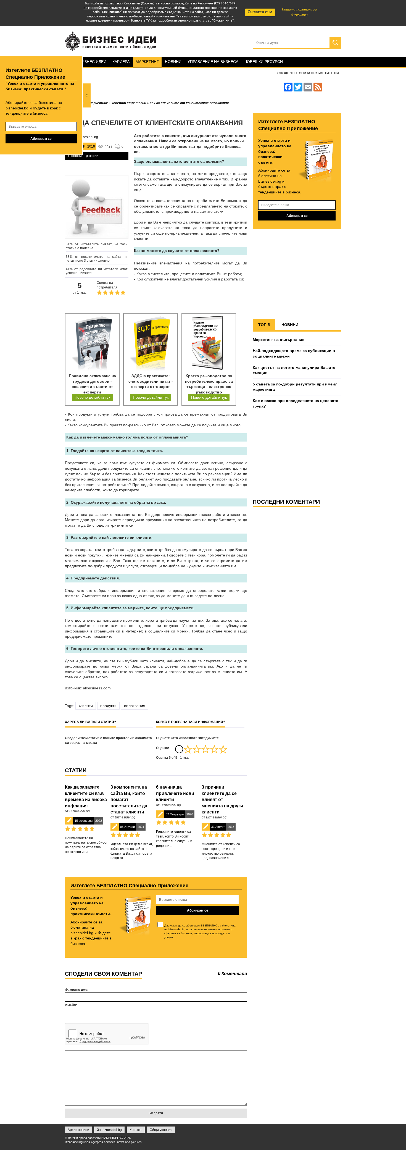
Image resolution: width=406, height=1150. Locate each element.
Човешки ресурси (263, 61)
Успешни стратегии (83, 156)
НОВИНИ (289, 324)
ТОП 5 (264, 324)
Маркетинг (147, 61)
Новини (173, 61)
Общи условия (161, 1130)
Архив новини (78, 1130)
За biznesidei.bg (109, 1130)
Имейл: (71, 1005)
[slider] (205, 749)
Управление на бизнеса (213, 61)
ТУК (149, 20)
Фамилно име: (76, 990)
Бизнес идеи (92, 61)
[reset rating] (179, 749)
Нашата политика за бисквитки (299, 12)
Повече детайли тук (92, 397)
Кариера (121, 61)
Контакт (136, 1130)
